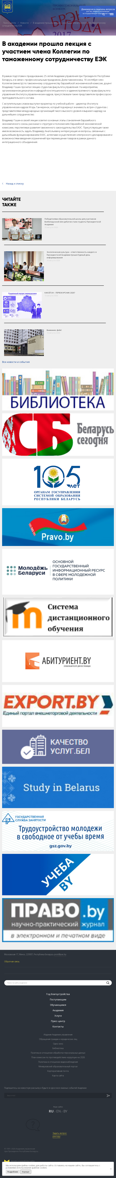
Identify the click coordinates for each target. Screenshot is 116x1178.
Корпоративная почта (58, 1071)
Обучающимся (58, 1004)
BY (65, 1111)
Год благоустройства (58, 994)
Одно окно (58, 1043)
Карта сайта (58, 1075)
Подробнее (12, 1171)
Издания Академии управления (58, 1034)
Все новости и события (16, 362)
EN (58, 1111)
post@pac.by (60, 954)
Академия (58, 1010)
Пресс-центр (10, 22)
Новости (24, 22)
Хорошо (25, 1171)
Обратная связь (12, 961)
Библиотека (58, 1048)
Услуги (58, 1015)
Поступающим (58, 999)
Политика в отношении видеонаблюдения (58, 1062)
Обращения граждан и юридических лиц (58, 1039)
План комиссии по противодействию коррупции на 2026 (58, 1057)
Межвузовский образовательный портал (58, 1066)
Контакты (58, 1026)
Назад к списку (15, 183)
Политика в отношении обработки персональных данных (58, 1052)
